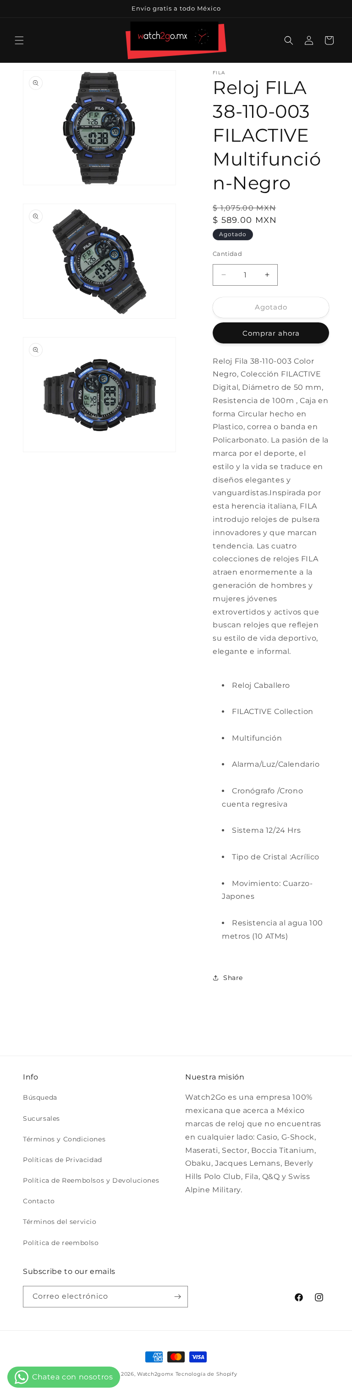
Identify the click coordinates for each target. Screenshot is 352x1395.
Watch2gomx (155, 1374)
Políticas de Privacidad (62, 1160)
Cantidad (227, 253)
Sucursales (41, 1118)
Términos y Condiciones (64, 1139)
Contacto (39, 1201)
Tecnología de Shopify (206, 1374)
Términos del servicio (60, 1222)
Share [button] (233, 978)
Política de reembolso (61, 1243)
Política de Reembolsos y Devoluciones (91, 1180)
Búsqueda (40, 1097)
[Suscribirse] (177, 1296)
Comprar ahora (271, 333)
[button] (19, 40)
